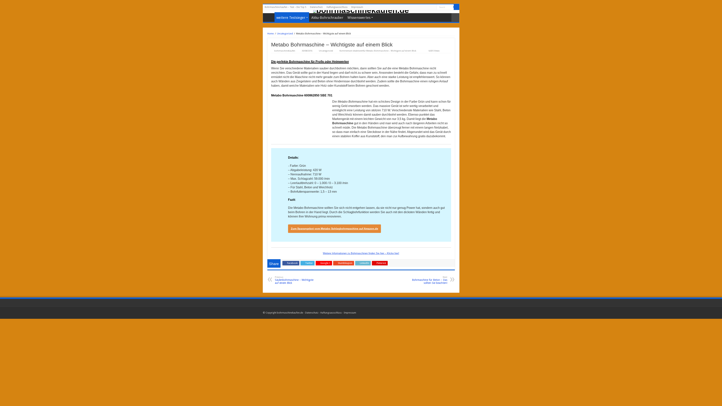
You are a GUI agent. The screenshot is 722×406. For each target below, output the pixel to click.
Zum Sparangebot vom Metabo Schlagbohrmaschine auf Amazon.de (334, 228)
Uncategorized (285, 33)
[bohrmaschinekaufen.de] (361, 11)
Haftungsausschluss (337, 7)
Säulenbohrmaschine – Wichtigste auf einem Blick (294, 280)
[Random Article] (455, 17)
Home (270, 33)
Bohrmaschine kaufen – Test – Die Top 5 (285, 7)
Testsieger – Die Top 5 (270, 17)
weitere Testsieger (290, 18)
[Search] (456, 7)
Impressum (357, 7)
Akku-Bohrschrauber (327, 18)
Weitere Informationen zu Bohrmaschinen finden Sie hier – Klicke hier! (361, 253)
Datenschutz (316, 7)
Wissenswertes (358, 18)
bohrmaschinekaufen (284, 51)
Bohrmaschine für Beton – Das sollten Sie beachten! (429, 280)
